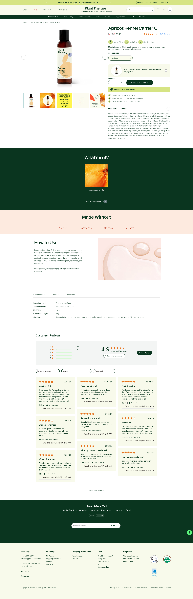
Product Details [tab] (39, 294)
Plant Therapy (38, 588)
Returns (49, 561)
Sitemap (168, 588)
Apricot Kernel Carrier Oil (52, 22)
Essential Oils (53, 17)
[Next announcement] (110, 2)
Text (101, 515)
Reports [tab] (56, 294)
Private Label (128, 561)
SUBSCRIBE (115, 525)
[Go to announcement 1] (74, 3)
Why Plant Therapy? (105, 556)
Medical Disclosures (156, 588)
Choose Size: (113, 53)
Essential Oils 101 (104, 561)
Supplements (121, 17)
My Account (50, 556)
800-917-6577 (31, 556)
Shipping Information (53, 559)
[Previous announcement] (46, 2)
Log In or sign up (134, 101)
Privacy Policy (114, 588)
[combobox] (140, 9)
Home (107, 17)
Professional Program (131, 559)
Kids (98, 17)
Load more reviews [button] (96, 490)
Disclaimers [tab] (70, 294)
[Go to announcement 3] (79, 3)
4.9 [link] (156, 34)
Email (93, 515)
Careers (75, 559)
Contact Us (25, 576)
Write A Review (144, 353)
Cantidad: (112, 78)
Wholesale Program (130, 556)
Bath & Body (68, 17)
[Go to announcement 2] (77, 3)
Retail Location (77, 556)
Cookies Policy (127, 588)
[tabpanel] (96, 311)
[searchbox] (48, 371)
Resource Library (104, 567)
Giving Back (102, 559)
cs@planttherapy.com (33, 559)
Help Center (25, 571)
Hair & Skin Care (85, 17)
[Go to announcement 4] (82, 3)
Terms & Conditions (141, 588)
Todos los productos (35, 22)
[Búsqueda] (151, 9)
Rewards (49, 564)
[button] (163, 2)
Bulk (132, 17)
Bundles (142, 17)
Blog (99, 564)
